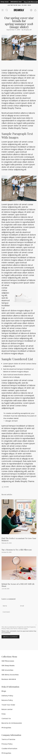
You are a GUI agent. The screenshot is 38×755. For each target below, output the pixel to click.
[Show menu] (2, 10)
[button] (7, 10)
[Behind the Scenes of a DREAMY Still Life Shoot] (19, 568)
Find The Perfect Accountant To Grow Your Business (19, 539)
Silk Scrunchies (7, 670)
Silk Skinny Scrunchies (10, 674)
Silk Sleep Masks (8, 665)
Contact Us (6, 718)
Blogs (4, 691)
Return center (7, 709)
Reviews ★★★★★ (9, 679)
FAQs (4, 714)
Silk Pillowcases (8, 661)
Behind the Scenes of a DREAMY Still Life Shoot (18, 585)
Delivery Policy (7, 695)
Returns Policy (7, 700)
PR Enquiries (6, 727)
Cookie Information (9, 748)
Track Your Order (8, 705)
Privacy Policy (6, 628)
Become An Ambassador (12, 723)
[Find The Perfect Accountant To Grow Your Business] (19, 516)
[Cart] (35, 10)
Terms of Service (18, 628)
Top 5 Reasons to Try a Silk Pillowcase (17, 549)
